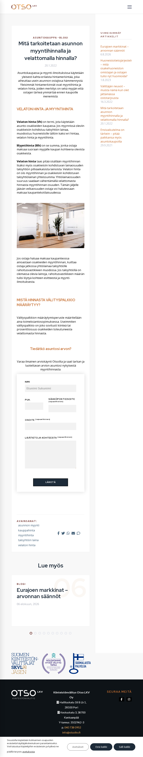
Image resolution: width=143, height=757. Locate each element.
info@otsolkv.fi (71, 732)
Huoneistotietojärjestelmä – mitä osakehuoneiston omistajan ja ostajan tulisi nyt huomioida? (117, 68)
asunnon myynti (28, 525)
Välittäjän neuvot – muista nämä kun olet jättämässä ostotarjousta (114, 92)
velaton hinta (26, 545)
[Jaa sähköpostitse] (73, 533)
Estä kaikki (101, 746)
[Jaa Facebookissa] (58, 533)
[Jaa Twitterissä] (63, 533)
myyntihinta (26, 535)
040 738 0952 (72, 727)
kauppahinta (26, 530)
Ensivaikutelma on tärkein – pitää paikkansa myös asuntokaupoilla (112, 135)
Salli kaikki (124, 746)
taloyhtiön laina (28, 540)
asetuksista (28, 751)
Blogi (63, 37)
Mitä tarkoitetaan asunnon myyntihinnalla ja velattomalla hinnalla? (114, 114)
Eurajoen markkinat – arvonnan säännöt (42, 593)
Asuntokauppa (45, 37)
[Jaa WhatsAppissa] (68, 533)
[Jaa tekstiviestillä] (78, 533)
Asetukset (78, 746)
